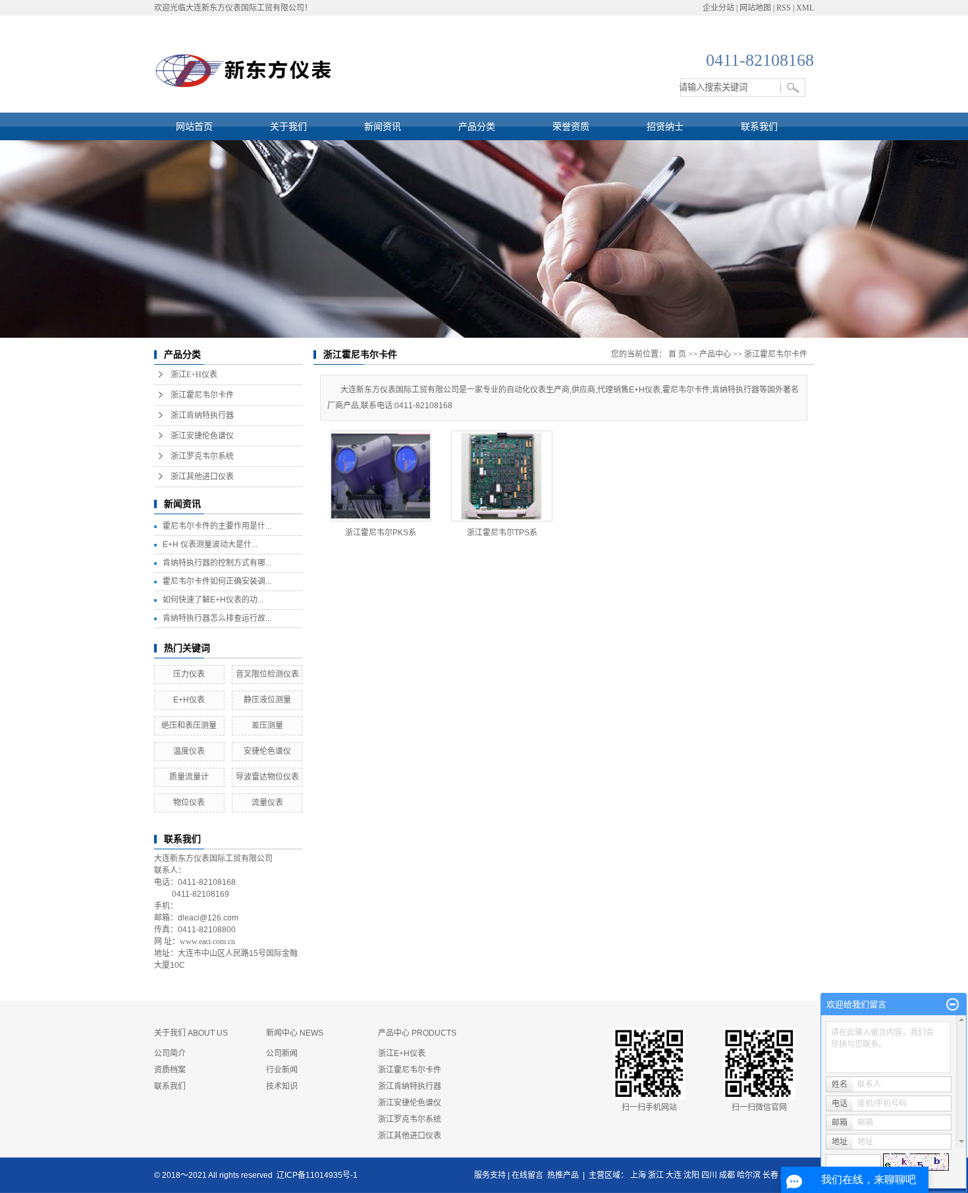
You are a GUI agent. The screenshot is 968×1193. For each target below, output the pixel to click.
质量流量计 (189, 777)
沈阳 (691, 1175)
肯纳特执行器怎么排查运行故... (217, 618)
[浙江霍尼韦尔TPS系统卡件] (501, 476)
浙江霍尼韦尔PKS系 (380, 532)
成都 (727, 1175)
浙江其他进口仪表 (202, 476)
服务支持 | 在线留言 (508, 1175)
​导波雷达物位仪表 (267, 777)
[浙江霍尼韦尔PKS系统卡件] (380, 476)
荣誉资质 (570, 126)
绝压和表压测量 (189, 725)
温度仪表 (189, 751)
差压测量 (271, 725)
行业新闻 (282, 1069)
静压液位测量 (267, 699)
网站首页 (194, 126)
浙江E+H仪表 (194, 374)
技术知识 (282, 1086)
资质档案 (170, 1069)
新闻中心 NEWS (294, 1033)
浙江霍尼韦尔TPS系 (502, 532)
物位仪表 (189, 802)
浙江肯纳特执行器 (202, 415)
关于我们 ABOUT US (191, 1033)
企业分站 (718, 8)
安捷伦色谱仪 (267, 751)
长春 (770, 1175)
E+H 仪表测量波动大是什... (210, 544)
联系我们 (759, 126)
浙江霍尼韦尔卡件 (202, 395)
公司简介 (170, 1053)
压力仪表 (189, 674)
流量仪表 (267, 802)
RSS (783, 8)
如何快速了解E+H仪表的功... (213, 599)
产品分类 (476, 126)
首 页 (677, 354)
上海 (638, 1175)
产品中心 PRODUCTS (417, 1033)
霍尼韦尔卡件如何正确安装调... (217, 581)
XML (805, 8)
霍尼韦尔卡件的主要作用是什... (217, 526)
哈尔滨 (749, 1175)
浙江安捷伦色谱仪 (202, 435)
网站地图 (755, 8)
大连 (674, 1175)
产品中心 (715, 354)
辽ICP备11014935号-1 (317, 1175)
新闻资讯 (382, 126)
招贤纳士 (665, 126)
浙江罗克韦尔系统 (202, 456)
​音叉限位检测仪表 (267, 674)
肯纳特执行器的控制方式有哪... (217, 563)
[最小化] (952, 1004)
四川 (709, 1175)
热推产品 (563, 1175)
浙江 (656, 1175)
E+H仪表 (189, 699)
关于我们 (288, 126)
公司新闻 (282, 1053)
